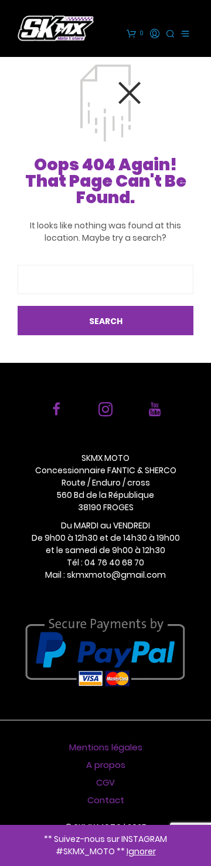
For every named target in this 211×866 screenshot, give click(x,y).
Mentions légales (105, 747)
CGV (105, 782)
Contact (105, 800)
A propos (105, 765)
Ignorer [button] (141, 851)
